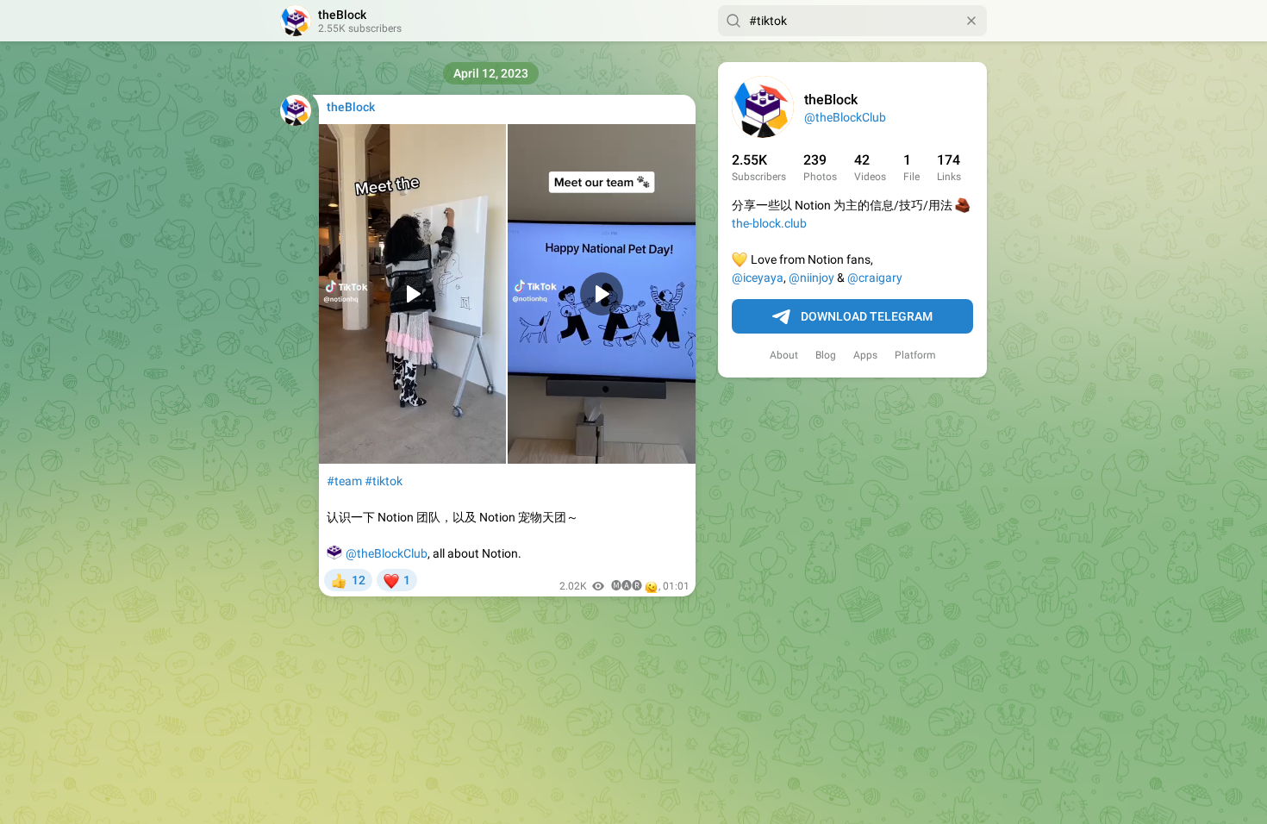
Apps (865, 355)
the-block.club (769, 223)
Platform (915, 355)
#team (344, 481)
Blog (825, 355)
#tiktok (384, 481)
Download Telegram (867, 316)
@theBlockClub (845, 117)
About (784, 355)
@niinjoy (811, 277)
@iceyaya (757, 277)
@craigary (874, 277)
